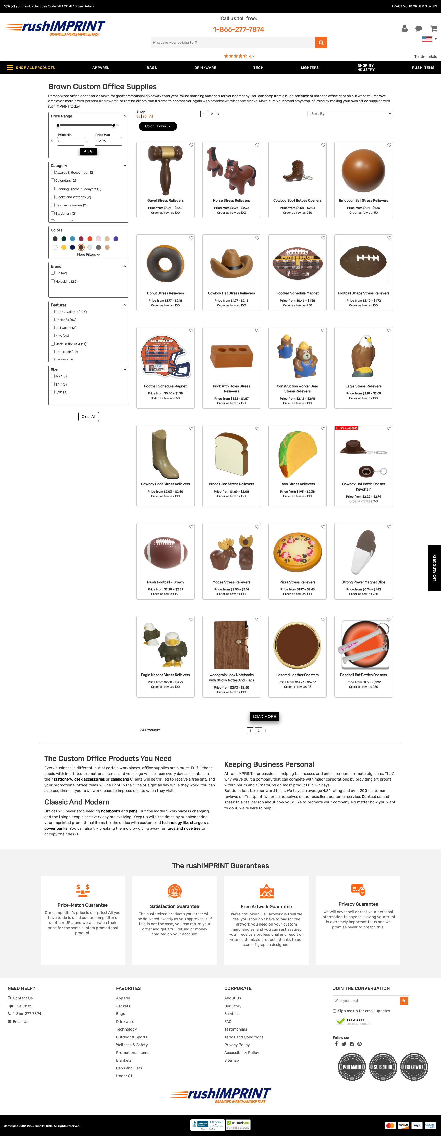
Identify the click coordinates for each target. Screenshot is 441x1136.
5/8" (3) (61, 392)
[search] (321, 42)
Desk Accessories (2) (71, 205)
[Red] (81, 238)
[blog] (352, 1044)
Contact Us (22, 998)
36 (138, 116)
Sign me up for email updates (364, 1011)
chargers (198, 822)
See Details (85, 6)
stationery (63, 779)
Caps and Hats (129, 1068)
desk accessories (89, 779)
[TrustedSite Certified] (353, 1021)
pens (133, 811)
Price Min (65, 135)
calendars (119, 779)
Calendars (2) (65, 180)
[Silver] (90, 247)
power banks (55, 828)
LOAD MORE (264, 716)
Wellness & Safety (132, 1044)
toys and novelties (183, 828)
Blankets (124, 1060)
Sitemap (231, 1060)
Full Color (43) (65, 328)
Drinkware (125, 1021)
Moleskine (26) (66, 281)
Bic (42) (61, 273)
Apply (88, 151)
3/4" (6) (61, 384)
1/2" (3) (61, 376)
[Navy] (72, 247)
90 (145, 116)
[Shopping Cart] (433, 28)
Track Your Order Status (414, 6)
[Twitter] (344, 1044)
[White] (55, 247)
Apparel (123, 998)
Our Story (232, 1006)
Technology (126, 1029)
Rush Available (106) (71, 312)
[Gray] (98, 247)
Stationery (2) (65, 213)
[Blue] (72, 238)
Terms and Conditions (244, 1037)
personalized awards (101, 101)
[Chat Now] (418, 28)
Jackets (123, 1006)
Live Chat (22, 1006)
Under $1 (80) (65, 320)
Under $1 (124, 1076)
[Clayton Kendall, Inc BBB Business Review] (207, 1130)
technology (172, 822)
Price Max (102, 135)
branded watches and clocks (234, 101)
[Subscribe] (404, 1001)
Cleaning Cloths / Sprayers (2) (78, 189)
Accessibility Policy (241, 1052)
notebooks (110, 811)
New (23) (62, 336)
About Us (232, 998)
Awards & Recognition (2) (74, 172)
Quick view (165, 165)
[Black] (55, 238)
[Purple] (116, 238)
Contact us (372, 796)
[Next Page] (219, 114)
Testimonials (425, 56)
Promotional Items (132, 1052)
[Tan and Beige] (107, 247)
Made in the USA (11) (70, 344)
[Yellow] (64, 247)
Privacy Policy (237, 1044)
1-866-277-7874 (238, 29)
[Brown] (81, 247)
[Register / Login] (405, 28)
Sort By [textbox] (318, 113)
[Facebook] (336, 1044)
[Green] (64, 238)
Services (231, 1013)
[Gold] (107, 238)
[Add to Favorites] (191, 145)
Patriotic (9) (64, 360)
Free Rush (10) (66, 352)
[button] (434, 568)
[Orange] (90, 238)
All (151, 116)
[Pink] (98, 238)
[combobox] (350, 113)
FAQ (227, 1021)
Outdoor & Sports (132, 1037)
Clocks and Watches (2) (73, 197)
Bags (120, 1013)
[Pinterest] (359, 1044)
